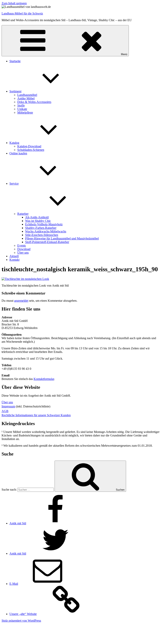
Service (14, 183)
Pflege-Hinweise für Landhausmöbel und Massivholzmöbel (62, 238)
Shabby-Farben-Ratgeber (40, 228)
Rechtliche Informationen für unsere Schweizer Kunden (36, 415)
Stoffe (21, 105)
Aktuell (14, 256)
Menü (124, 54)
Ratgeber (22, 213)
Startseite (15, 61)
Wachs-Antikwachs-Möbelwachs (45, 231)
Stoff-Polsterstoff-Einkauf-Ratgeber (47, 242)
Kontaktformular (44, 379)
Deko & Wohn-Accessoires (34, 102)
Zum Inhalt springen (14, 3)
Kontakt (14, 259)
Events (21, 245)
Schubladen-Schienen (30, 149)
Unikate (22, 109)
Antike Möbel (26, 98)
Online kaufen (18, 153)
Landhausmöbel (27, 95)
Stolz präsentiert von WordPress (21, 620)
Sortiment (15, 91)
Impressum (8, 406)
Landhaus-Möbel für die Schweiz (22, 13)
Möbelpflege (25, 112)
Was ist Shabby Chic (38, 220)
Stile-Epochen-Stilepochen (41, 235)
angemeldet (21, 300)
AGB (5, 411)
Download (23, 249)
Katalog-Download (29, 146)
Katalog (14, 142)
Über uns (23, 252)
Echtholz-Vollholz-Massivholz (44, 224)
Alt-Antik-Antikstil (37, 217)
